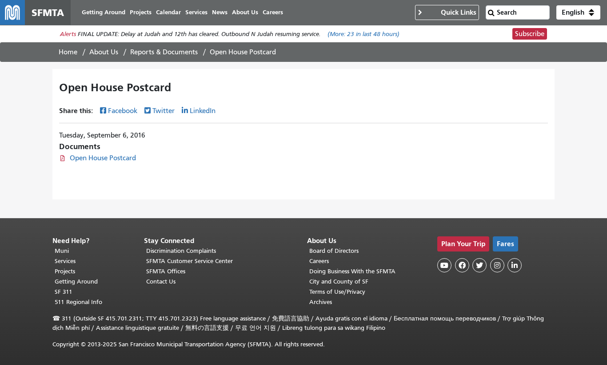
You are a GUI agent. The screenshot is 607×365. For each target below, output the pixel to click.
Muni (62, 251)
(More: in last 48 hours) (363, 34)
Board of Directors (334, 251)
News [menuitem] (220, 12)
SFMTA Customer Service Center (189, 261)
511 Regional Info (78, 302)
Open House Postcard (103, 158)
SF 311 (63, 292)
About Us (103, 52)
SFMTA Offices (165, 271)
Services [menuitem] (196, 12)
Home (68, 52)
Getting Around (76, 281)
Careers (319, 261)
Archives (320, 302)
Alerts (68, 34)
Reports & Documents (164, 52)
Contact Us (161, 281)
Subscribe (529, 34)
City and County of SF (338, 281)
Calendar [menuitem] (168, 12)
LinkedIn (203, 111)
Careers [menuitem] (273, 12)
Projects (65, 271)
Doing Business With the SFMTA (352, 271)
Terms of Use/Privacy (337, 292)
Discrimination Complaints (181, 251)
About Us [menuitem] (245, 12)
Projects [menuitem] (141, 12)
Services (65, 261)
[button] (578, 12)
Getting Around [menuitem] (103, 12)
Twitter (163, 111)
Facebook (122, 111)
